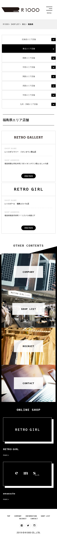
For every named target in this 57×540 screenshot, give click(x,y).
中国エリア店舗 (29, 95)
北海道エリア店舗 (29, 39)
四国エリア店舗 (29, 85)
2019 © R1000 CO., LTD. (28, 532)
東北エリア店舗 (29, 48)
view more (28, 176)
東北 (24, 24)
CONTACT (34, 518)
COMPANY (17, 516)
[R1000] (20, 9)
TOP (8, 516)
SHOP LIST (15, 24)
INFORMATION (31, 516)
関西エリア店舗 (29, 76)
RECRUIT (22, 518)
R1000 (6, 24)
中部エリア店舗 (29, 67)
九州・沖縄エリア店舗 (29, 104)
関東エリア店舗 (29, 58)
